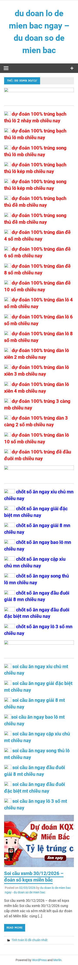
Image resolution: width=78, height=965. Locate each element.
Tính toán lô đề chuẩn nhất (29, 940)
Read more (14, 928)
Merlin (57, 960)
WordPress (39, 960)
